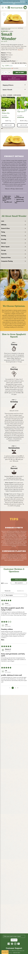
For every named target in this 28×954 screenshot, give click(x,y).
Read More (20, 49)
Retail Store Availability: (6, 68)
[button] (25, 7)
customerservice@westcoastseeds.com (14, 950)
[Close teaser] (9, 950)
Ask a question (19, 583)
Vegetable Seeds (4, 28)
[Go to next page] (18, 688)
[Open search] (2, 595)
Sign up (14, 940)
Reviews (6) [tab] (7, 590)
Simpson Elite (5, 113)
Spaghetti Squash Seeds (12, 28)
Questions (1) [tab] (20, 590)
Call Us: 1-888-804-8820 (14, 953)
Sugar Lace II (20, 111)
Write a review (19, 579)
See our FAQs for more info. (14, 79)
